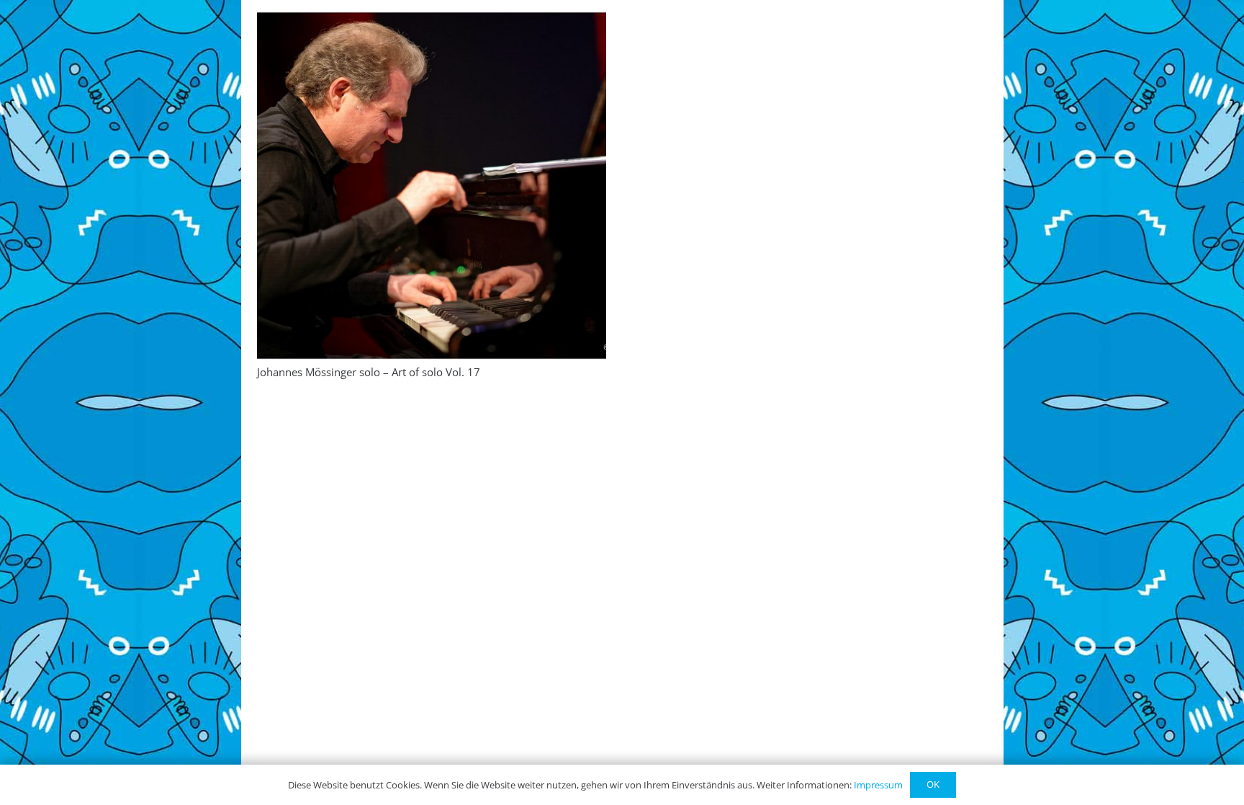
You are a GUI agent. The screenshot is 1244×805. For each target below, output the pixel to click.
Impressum (878, 784)
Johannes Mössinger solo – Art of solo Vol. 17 (368, 372)
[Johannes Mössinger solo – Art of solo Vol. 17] (431, 185)
